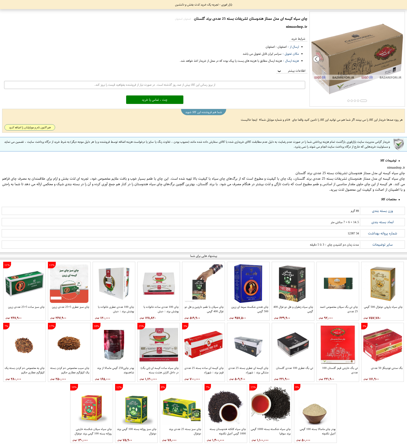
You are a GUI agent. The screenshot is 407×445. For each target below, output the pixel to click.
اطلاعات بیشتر (291, 70)
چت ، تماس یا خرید (154, 99)
